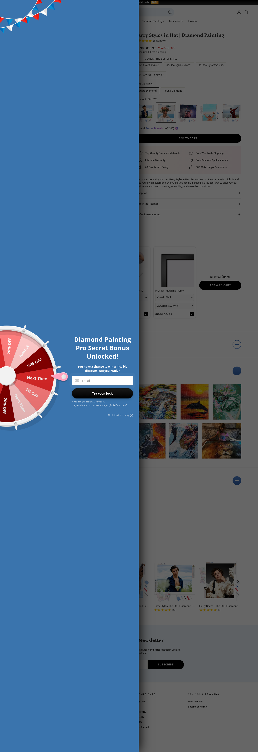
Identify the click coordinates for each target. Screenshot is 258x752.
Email (86, 380)
